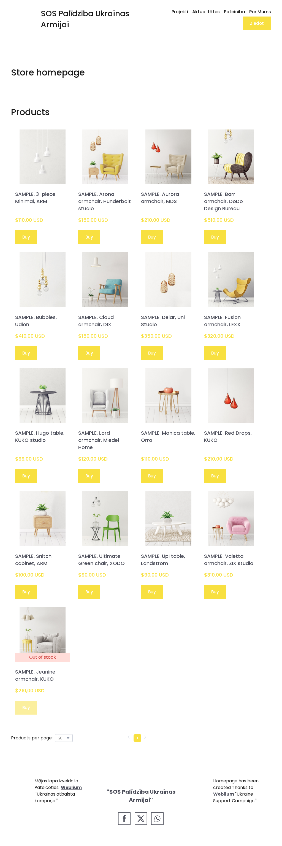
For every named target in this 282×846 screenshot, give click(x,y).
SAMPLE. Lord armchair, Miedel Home (98, 440)
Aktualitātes (206, 12)
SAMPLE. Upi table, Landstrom (163, 560)
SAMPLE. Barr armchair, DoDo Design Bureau (223, 201)
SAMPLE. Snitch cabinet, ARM (33, 560)
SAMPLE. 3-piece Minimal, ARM (35, 198)
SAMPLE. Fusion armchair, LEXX (222, 321)
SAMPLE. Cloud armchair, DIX (96, 321)
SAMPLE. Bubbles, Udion (36, 321)
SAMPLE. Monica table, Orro (168, 436)
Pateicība (234, 12)
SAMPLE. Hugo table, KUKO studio (39, 436)
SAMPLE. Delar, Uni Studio (163, 321)
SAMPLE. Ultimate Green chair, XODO (101, 560)
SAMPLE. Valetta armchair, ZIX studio (228, 560)
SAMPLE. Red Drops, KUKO (228, 436)
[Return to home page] (19, 19)
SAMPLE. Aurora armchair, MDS (160, 198)
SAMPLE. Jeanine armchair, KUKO (35, 675)
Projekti (180, 12)
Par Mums (260, 12)
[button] (257, 23)
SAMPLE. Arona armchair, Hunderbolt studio (104, 201)
